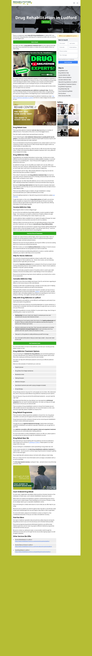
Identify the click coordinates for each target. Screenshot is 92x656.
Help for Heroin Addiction (64, 77)
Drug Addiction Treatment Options (67, 84)
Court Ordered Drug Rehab (65, 91)
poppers (37, 291)
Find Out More (62, 93)
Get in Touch (34, 42)
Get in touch (46, 22)
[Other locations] (74, 3)
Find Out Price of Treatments (34, 233)
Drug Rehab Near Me (63, 89)
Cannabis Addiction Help (64, 79)
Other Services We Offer (64, 95)
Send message (68, 62)
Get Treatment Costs (34, 343)
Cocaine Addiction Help (64, 75)
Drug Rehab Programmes (65, 86)
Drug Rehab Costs (63, 70)
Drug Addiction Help (63, 73)
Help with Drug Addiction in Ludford (67, 82)
